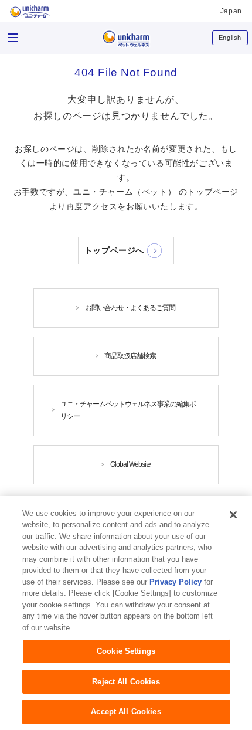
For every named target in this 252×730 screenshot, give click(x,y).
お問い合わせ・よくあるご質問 (130, 308)
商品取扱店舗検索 (130, 356)
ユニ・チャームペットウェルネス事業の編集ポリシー (128, 410)
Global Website (130, 464)
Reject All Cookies (125, 681)
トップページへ (114, 250)
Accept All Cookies (126, 711)
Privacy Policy (175, 582)
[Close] (233, 515)
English (230, 37)
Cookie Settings (126, 651)
